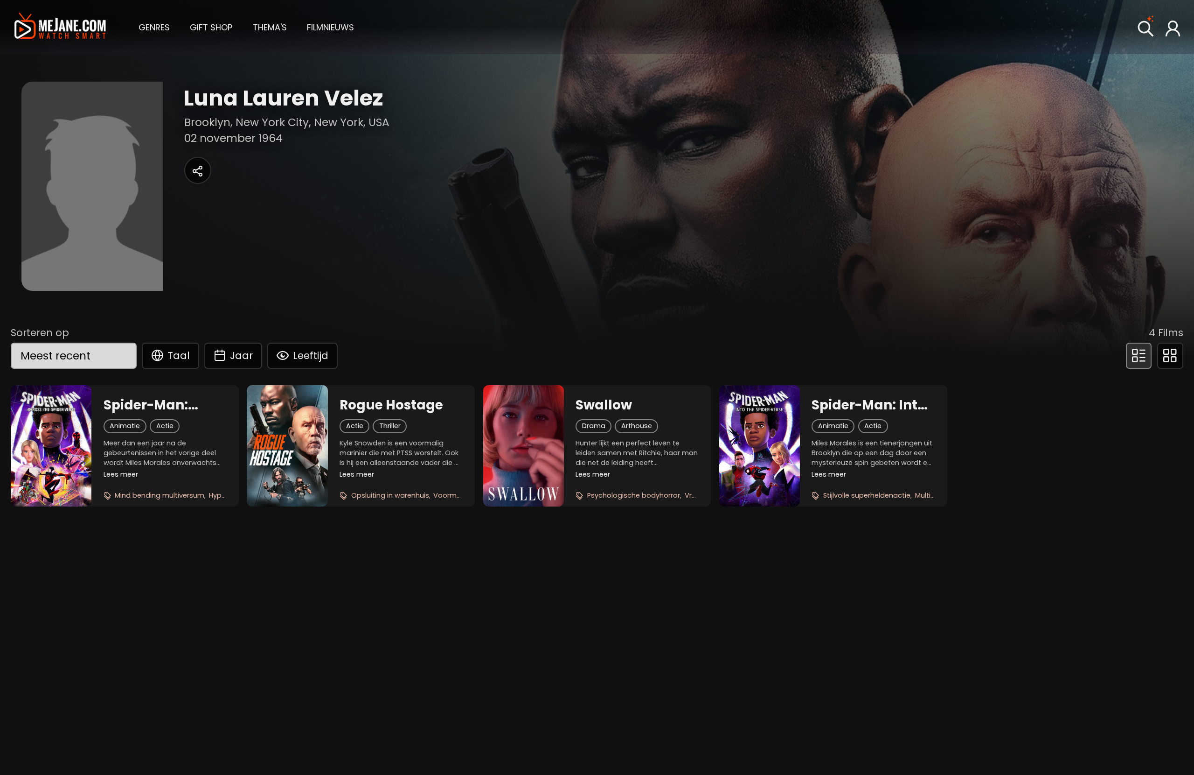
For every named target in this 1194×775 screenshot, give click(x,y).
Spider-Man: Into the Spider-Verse (869, 405)
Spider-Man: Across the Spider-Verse (148, 405)
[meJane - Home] (60, 27)
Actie (165, 425)
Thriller (390, 425)
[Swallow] (523, 446)
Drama (593, 425)
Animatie (125, 425)
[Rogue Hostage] (287, 446)
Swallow (604, 405)
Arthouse (636, 425)
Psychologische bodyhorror (633, 495)
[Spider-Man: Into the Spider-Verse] (759, 446)
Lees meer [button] (121, 474)
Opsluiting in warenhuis (390, 495)
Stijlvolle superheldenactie (866, 495)
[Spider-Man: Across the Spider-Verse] (51, 446)
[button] (154, 26)
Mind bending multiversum (159, 495)
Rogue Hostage (391, 405)
